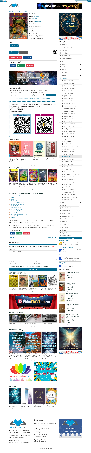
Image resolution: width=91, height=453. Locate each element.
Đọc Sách (14, 52)
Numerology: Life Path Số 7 (31, 323)
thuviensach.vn (18, 440)
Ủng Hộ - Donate (66, 235)
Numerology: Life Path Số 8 (15, 323)
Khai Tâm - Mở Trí (68, 118)
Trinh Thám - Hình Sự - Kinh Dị (72, 174)
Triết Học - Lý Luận (69, 111)
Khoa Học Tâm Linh (67, 208)
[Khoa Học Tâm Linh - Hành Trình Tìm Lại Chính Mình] (70, 349)
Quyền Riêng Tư (66, 233)
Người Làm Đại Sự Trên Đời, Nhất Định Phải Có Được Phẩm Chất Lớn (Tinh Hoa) (49, 355)
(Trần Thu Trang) (73, 283)
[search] (87, 1)
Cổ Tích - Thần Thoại (69, 169)
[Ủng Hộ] (70, 39)
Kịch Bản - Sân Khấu (69, 192)
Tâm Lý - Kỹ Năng (68, 80)
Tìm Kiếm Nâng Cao (67, 47)
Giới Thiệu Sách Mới (67, 58)
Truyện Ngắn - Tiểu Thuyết (71, 187)
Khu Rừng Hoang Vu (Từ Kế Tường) (13, 288)
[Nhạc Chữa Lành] (21, 381)
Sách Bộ (64, 61)
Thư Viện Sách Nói (66, 219)
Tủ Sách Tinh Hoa (66, 55)
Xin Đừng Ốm (14, 217)
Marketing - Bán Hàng (69, 108)
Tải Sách (24, 52)
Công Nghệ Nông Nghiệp (68, 216)
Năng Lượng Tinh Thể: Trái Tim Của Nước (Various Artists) (38, 406)
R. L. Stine (36, 16)
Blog (63, 202)
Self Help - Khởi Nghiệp (70, 106)
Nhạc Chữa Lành (16, 57)
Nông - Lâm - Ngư (68, 90)
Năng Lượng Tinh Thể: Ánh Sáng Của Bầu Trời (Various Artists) (14, 406)
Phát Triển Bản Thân (69, 141)
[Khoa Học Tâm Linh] (70, 35)
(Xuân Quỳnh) (73, 316)
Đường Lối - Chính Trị (69, 113)
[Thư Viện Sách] (14, 7)
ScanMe (32, 52)
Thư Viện (18, 11)
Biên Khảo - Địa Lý (68, 161)
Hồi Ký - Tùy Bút (68, 101)
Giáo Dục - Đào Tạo (69, 128)
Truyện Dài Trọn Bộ (69, 189)
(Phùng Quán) (73, 272)
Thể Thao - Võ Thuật (69, 136)
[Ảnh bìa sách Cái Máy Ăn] (18, 38)
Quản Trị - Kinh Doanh (69, 103)
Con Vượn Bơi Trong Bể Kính (17, 204)
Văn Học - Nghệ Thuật (69, 123)
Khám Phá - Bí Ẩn (68, 164)
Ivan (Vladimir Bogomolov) (51, 288)
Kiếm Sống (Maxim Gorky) (23, 288)
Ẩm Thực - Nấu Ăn (68, 144)
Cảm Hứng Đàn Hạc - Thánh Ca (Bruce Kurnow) (51, 406)
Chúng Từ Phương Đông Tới (17, 202)
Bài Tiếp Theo (51, 238)
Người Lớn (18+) (68, 184)
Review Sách (65, 50)
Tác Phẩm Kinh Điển (69, 126)
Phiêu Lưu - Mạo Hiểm (69, 171)
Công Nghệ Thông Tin (69, 133)
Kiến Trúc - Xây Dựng (69, 88)
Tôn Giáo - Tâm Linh (69, 83)
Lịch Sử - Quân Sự (68, 96)
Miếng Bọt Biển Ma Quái (16, 209)
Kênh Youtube (65, 224)
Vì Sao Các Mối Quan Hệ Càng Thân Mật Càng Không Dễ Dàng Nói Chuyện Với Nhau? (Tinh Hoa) (16, 356)
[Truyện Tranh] (45, 381)
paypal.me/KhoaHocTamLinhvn (46, 440)
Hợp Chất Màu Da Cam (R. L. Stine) (33, 288)
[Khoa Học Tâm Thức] (59, 8)
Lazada (22, 65)
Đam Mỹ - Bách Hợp (69, 182)
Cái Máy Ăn (13, 199)
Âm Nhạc (64, 75)
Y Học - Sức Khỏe (68, 93)
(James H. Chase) (73, 305)
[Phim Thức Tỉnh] (33, 309)
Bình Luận (28, 57)
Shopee (31, 65)
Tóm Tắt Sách (65, 53)
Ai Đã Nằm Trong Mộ (15, 195)
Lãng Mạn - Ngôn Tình (69, 179)
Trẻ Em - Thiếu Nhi (68, 154)
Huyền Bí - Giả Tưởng (69, 166)
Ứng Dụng (64, 230)
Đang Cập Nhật (68, 199)
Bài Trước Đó (14, 238)
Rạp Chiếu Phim (66, 72)
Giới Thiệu (64, 44)
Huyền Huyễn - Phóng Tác (70, 197)
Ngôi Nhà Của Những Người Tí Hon (19, 214)
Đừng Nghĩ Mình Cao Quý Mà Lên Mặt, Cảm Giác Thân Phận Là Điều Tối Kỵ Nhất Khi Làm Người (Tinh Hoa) (33, 356)
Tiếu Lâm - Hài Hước (69, 177)
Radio (63, 64)
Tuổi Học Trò (26, 11)
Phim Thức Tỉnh (66, 213)
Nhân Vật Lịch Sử (68, 98)
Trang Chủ (11, 11)
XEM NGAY (51, 95)
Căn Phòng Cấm (14, 200)
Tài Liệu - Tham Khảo (69, 131)
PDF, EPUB (38, 21)
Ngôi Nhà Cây (14, 212)
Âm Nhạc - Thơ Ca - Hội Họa (71, 146)
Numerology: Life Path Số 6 (47, 323)
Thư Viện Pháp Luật (69, 116)
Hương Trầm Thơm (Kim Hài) (42, 288)
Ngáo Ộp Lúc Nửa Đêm (16, 210)
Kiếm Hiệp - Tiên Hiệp (69, 194)
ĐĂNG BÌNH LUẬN (33, 269)
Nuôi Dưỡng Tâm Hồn (69, 149)
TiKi (14, 65)
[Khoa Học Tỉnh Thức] (33, 85)
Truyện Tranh (65, 67)
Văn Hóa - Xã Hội (68, 121)
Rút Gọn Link (65, 221)
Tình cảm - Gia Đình (69, 151)
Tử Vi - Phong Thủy (69, 159)
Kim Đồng (34, 18)
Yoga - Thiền (67, 139)
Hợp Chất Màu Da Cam (16, 207)
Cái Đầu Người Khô (15, 197)
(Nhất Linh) (72, 293)
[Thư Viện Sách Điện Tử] (70, 438)
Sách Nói (64, 69)
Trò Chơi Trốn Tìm (15, 215)
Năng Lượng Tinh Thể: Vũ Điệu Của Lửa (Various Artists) (26, 406)
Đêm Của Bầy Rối (15, 205)
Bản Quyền (65, 227)
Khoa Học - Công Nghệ (70, 85)
